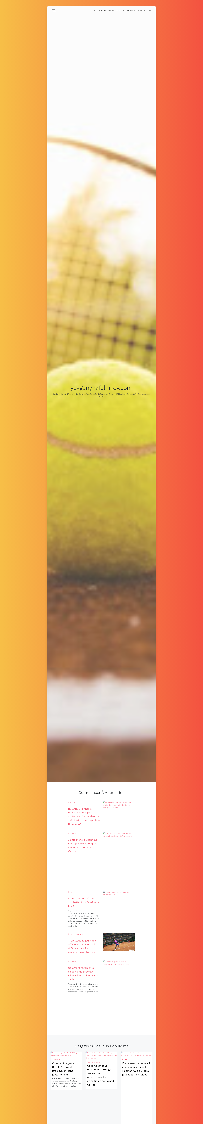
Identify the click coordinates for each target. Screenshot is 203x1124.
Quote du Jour (75, 833)
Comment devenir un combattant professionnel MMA (83, 902)
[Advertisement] (84, 870)
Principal (97, 10)
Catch (72, 892)
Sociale (72, 802)
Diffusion (73, 961)
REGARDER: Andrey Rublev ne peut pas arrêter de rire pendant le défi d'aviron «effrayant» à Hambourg (84, 816)
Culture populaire (76, 934)
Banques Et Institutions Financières (120, 10)
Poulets (104, 10)
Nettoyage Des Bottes (142, 10)
